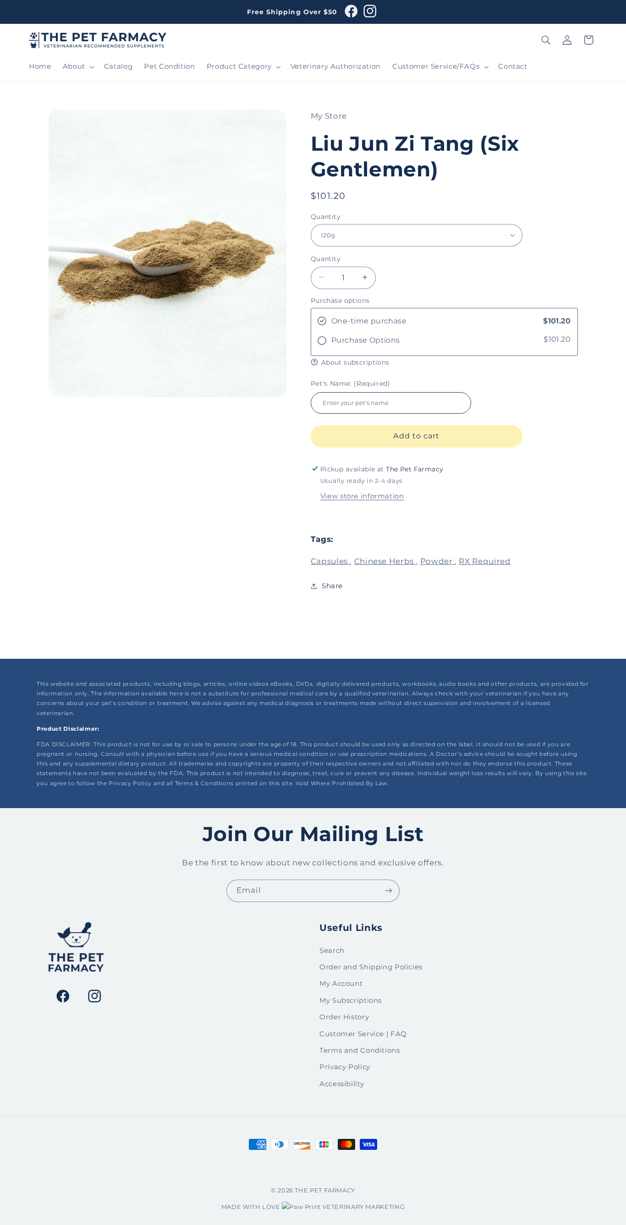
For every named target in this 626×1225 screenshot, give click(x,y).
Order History (344, 1017)
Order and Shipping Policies (371, 967)
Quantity (325, 216)
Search (332, 950)
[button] (77, 67)
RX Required (485, 560)
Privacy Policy (344, 1067)
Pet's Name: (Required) (350, 383)
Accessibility (341, 1084)
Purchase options (340, 300)
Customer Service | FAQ (363, 1034)
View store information (362, 496)
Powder (437, 560)
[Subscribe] (388, 891)
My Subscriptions (350, 1000)
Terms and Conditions (359, 1050)
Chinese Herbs (385, 560)
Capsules (330, 560)
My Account (340, 983)
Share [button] (332, 585)
